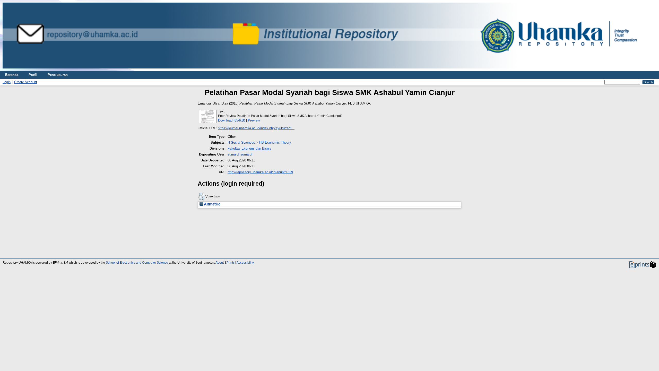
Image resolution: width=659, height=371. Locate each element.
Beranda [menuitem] (11, 75)
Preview (254, 120)
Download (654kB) (231, 120)
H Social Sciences (241, 142)
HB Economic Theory (275, 142)
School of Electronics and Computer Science (137, 262)
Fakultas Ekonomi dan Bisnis (249, 148)
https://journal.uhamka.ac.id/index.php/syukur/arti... (256, 128)
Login (7, 82)
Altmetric (211, 204)
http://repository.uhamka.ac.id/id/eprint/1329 (260, 172)
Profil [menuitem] (33, 75)
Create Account (25, 82)
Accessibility (245, 262)
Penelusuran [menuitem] (58, 75)
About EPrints (225, 262)
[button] (201, 197)
